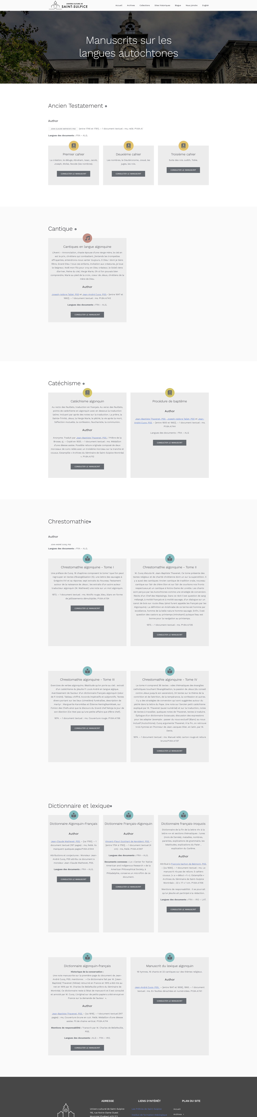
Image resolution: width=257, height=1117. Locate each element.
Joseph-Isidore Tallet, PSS (65, 294)
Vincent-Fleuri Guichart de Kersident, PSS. (127, 841)
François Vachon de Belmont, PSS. (189, 864)
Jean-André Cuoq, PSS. (94, 294)
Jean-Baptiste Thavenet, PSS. (91, 437)
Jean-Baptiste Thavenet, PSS (150, 419)
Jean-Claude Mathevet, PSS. (65, 841)
